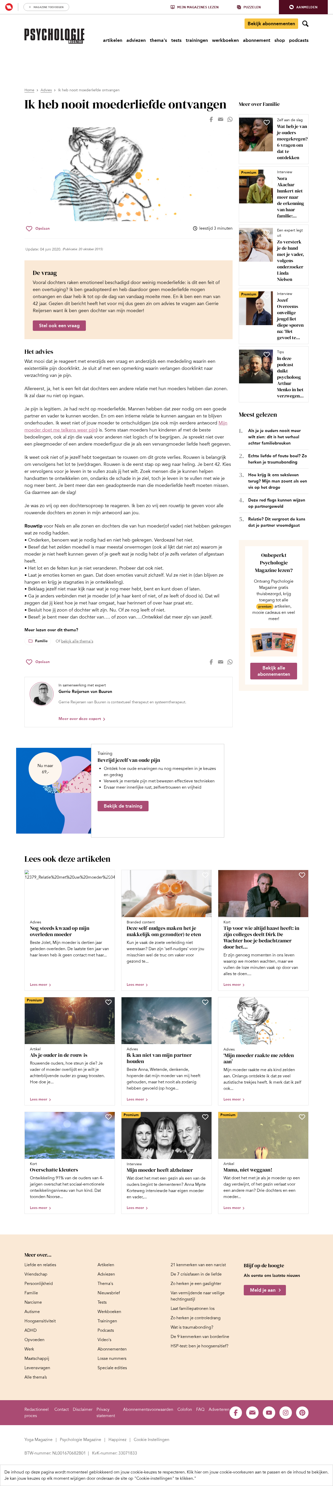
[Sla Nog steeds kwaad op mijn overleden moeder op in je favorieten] (108, 875)
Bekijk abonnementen (271, 24)
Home (29, 90)
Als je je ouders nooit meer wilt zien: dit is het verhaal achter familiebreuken (274, 437)
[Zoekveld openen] (305, 24)
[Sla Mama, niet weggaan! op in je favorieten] (302, 1117)
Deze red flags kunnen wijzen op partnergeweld (276, 503)
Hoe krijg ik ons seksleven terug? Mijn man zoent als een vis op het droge (277, 481)
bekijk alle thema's (77, 641)
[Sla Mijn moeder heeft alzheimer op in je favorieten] (205, 1117)
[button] (303, 7)
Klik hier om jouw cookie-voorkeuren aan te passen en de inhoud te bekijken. (258, 1472)
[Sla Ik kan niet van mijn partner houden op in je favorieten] (205, 1002)
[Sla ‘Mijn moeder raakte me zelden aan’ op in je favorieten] (302, 1002)
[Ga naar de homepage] (54, 36)
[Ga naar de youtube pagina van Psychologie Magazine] (269, 1412)
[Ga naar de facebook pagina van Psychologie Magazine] (235, 1412)
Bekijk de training (123, 806)
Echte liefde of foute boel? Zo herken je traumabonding (277, 459)
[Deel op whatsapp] (230, 119)
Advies (46, 90)
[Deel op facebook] (211, 119)
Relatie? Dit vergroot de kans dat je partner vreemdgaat (276, 522)
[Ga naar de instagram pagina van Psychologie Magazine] (285, 1412)
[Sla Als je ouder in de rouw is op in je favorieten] (108, 1002)
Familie (41, 641)
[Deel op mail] (220, 119)
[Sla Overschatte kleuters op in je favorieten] (108, 1117)
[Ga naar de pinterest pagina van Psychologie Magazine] (302, 1412)
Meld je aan (263, 1290)
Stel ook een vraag (59, 326)
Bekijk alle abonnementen (274, 671)
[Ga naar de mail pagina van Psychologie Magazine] (252, 1412)
